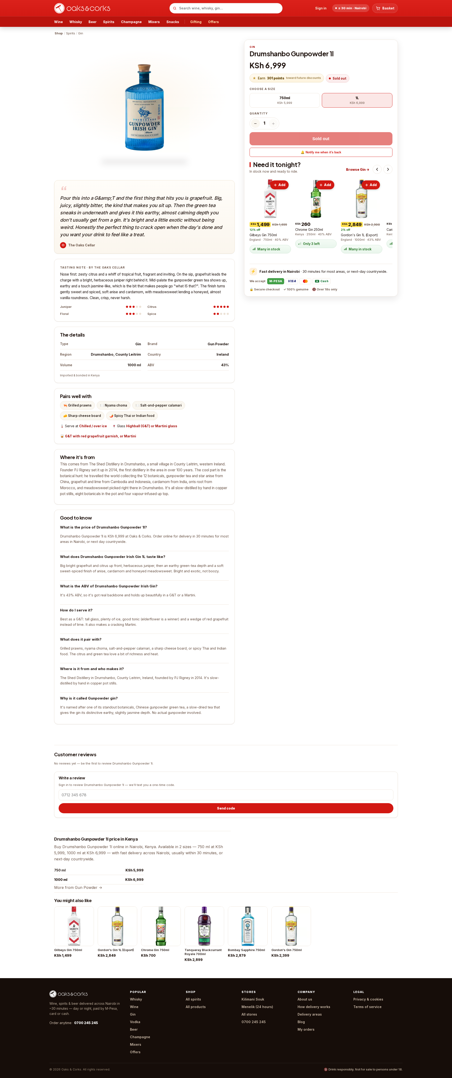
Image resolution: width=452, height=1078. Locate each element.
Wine (58, 22)
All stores (249, 1014)
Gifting (196, 22)
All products (196, 1007)
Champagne (131, 22)
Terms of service (367, 1007)
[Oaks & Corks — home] (110, 8)
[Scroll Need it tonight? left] (377, 169)
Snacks (172, 22)
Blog (301, 1022)
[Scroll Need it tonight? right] (387, 169)
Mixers (154, 22)
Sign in (321, 8)
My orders (306, 1029)
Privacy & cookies (368, 999)
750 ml (60, 870)
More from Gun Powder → (78, 887)
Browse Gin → (357, 169)
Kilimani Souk (253, 999)
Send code (226, 808)
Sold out (320, 138)
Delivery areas (310, 1014)
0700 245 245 (86, 1023)
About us (305, 999)
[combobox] (226, 8)
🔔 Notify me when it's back (321, 152)
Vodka (135, 1022)
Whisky (75, 22)
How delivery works (314, 1007)
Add (281, 185)
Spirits (108, 22)
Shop (59, 33)
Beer (93, 22)
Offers (213, 22)
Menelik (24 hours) (257, 1007)
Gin (133, 1014)
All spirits (193, 999)
